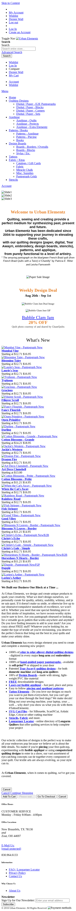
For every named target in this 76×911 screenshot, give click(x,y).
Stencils (13, 718)
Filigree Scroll (10, 400)
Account (14, 81)
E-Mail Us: (7, 845)
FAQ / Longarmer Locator (24, 869)
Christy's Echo (10, 538)
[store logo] (27, 38)
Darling (6, 429)
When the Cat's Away (15, 489)
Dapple (6, 568)
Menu (4, 91)
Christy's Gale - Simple (15, 548)
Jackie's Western (11, 449)
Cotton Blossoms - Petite (16, 479)
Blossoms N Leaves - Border (19, 528)
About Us (14, 890)
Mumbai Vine (10, 350)
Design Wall (16, 72)
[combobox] (18, 49)
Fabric (24, 718)
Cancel (6, 789)
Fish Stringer (9, 508)
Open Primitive (10, 419)
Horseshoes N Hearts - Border (20, 558)
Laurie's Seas (9, 370)
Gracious (7, 390)
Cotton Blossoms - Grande (17, 439)
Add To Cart (9, 796)
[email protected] (11, 848)
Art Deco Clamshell (13, 469)
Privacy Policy (17, 872)
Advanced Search (11, 52)
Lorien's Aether (11, 577)
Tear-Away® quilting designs (38, 668)
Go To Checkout (46, 796)
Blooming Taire (11, 360)
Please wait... (26, 796)
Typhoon (7, 380)
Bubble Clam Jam (38, 317)
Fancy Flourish (10, 410)
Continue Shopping (21, 792)
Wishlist (13, 62)
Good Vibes (8, 518)
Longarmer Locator (21, 721)
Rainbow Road (10, 498)
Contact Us (15, 876)
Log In (13, 29)
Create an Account (19, 32)
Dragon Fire (9, 459)
